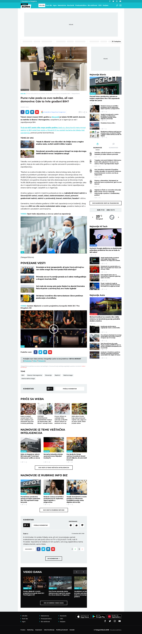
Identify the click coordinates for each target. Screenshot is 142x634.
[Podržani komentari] (76, 525)
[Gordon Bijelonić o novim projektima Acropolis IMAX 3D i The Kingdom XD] (34, 582)
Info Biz (23, 93)
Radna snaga (67, 375)
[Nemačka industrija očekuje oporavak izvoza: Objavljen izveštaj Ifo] (54, 444)
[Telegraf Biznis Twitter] (113, 1)
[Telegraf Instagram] (117, 1)
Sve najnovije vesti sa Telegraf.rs (105, 203)
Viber (35, 361)
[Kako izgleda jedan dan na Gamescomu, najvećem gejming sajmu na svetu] (94, 277)
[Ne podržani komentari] (82, 525)
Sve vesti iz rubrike (53, 510)
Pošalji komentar (70, 388)
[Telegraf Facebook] (110, 1)
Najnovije (98, 74)
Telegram (41, 361)
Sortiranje (73, 521)
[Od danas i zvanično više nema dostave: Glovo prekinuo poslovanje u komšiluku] (27, 298)
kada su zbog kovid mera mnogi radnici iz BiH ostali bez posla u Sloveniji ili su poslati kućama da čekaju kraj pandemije (53, 130)
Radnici (57, 375)
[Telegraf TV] (120, 1)
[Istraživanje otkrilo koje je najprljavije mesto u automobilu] (94, 329)
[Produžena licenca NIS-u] (94, 126)
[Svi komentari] (71, 525)
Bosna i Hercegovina (34, 375)
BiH (23, 375)
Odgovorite (29, 549)
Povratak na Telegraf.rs (29, 1)
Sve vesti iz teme (53, 467)
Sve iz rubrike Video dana (54, 603)
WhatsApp (27, 361)
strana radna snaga (28, 378)
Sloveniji (55, 117)
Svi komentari (54, 558)
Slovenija (48, 375)
